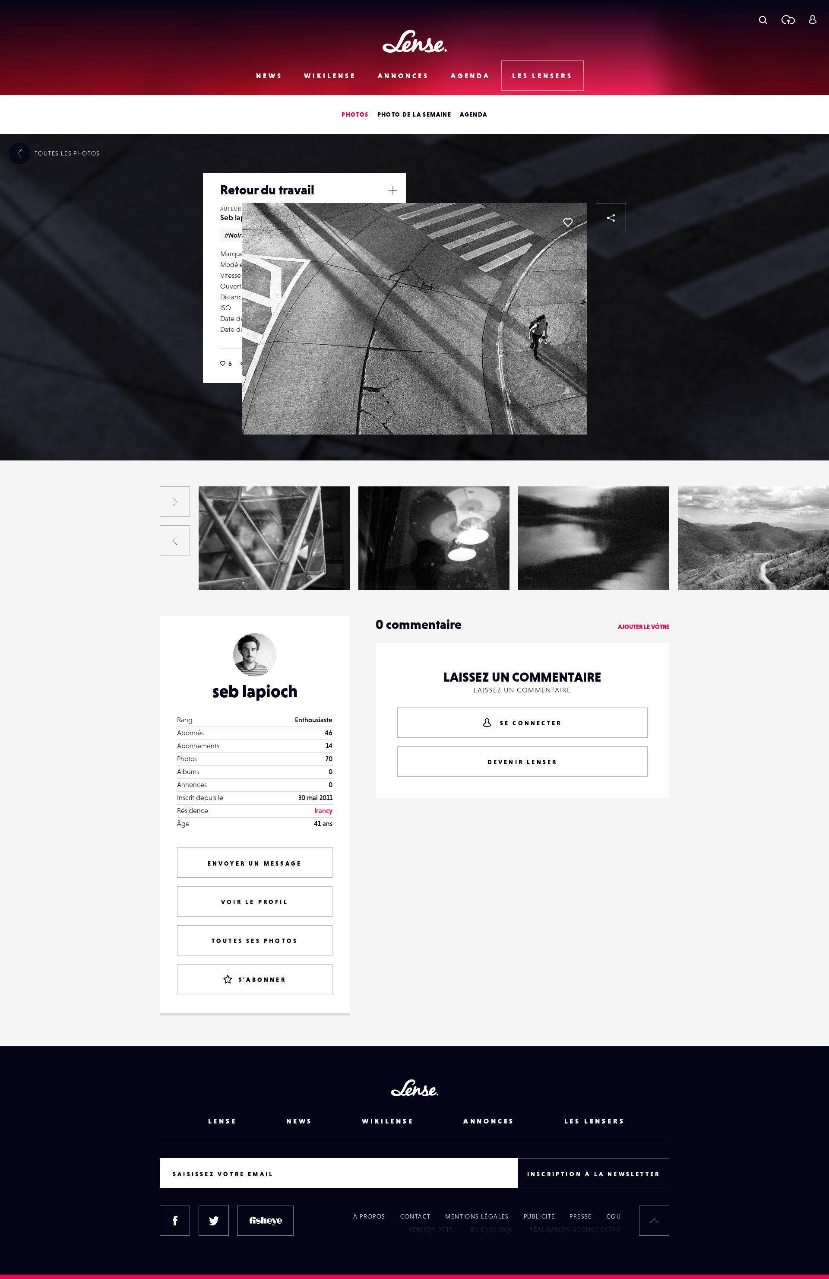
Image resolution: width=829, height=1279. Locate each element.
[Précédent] (175, 540)
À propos (369, 1216)
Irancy (323, 810)
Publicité (539, 1216)
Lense (222, 1121)
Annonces (403, 75)
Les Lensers (542, 75)
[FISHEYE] (265, 1221)
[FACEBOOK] (175, 1221)
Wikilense (330, 75)
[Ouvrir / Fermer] (393, 190)
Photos (355, 114)
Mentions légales (477, 1216)
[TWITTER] (214, 1221)
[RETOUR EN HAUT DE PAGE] (654, 1221)
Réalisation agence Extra (575, 1229)
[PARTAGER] (611, 218)
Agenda (470, 75)
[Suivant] (175, 501)
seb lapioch (254, 691)
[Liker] (568, 222)
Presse (581, 1216)
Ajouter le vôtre (643, 626)
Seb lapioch (239, 217)
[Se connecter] (812, 19)
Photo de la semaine (414, 114)
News (269, 75)
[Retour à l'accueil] (415, 41)
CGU (614, 1216)
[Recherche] (763, 19)
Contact (415, 1216)
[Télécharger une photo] (787, 19)
